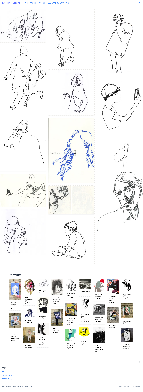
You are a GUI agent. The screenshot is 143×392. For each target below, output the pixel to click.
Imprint (4, 371)
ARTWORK (31, 3)
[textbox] (71, 275)
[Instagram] (139, 2)
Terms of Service (8, 375)
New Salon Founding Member (130, 386)
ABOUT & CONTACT (59, 3)
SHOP (42, 3)
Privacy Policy (7, 379)
